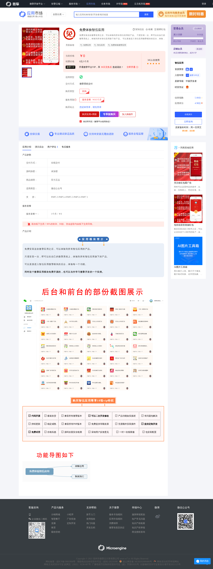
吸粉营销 (55, 532)
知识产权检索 (138, 523)
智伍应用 (101, 45)
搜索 (146, 14)
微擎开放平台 (36, 4)
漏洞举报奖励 (138, 514)
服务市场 (73, 4)
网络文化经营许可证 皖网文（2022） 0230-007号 (67, 564)
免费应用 (87, 45)
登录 (204, 4)
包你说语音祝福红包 (184, 225)
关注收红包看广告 (182, 183)
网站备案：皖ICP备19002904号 (60, 561)
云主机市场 (139, 4)
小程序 (70, 514)
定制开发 (71, 523)
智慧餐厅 (55, 519)
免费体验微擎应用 (118, 45)
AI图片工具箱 (180, 267)
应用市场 (90, 4)
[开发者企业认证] (191, 69)
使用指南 (90, 519)
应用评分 (188, 103)
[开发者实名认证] (187, 69)
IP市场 (119, 4)
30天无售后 (106, 67)
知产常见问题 (138, 519)
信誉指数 (188, 98)
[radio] (84, 91)
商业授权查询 (138, 532)
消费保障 (113, 523)
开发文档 (90, 527)
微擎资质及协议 (116, 527)
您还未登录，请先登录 (90, 107)
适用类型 (69, 77)
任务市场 (105, 4)
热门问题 (90, 523)
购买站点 (69, 107)
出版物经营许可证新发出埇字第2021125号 (160, 564)
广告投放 (71, 519)
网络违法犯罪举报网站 (167, 561)
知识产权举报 (138, 527)
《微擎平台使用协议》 (102, 121)
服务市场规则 (115, 514)
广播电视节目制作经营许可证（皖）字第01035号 (115, 564)
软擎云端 (56, 4)
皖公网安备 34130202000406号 (137, 561)
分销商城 (55, 514)
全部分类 (57, 14)
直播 (53, 523)
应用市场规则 (115, 519)
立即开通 (131, 67)
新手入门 (90, 514)
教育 (53, 527)
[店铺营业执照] (187, 87)
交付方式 (69, 84)
